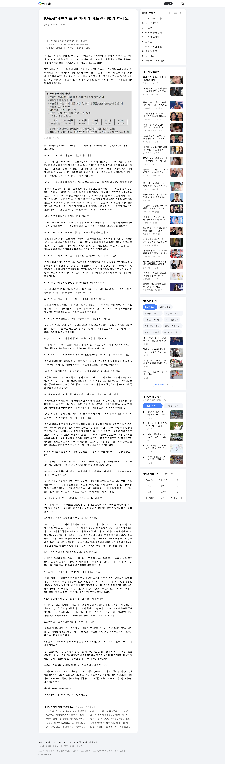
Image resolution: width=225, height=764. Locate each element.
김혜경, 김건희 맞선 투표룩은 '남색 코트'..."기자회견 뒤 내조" (110, 711)
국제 (176, 485)
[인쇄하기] (129, 32)
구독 (169, 3)
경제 (149, 485)
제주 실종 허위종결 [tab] (174, 313)
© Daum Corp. (44, 754)
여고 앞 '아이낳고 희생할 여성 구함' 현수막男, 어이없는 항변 (66, 726)
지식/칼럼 (149, 497)
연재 (163, 497)
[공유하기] (176, 3)
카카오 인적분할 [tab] (152, 332)
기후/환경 (163, 479)
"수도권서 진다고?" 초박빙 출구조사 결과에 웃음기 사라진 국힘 (66, 715)
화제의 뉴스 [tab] (150, 307)
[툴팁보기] (183, 13)
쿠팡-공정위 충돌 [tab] (152, 326)
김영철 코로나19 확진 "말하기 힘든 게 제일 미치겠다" (110, 723)
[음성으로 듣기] (114, 32)
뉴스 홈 (149, 479)
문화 (149, 491)
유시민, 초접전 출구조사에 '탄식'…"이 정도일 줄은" (110, 715)
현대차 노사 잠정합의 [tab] (173, 332)
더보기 (162, 384)
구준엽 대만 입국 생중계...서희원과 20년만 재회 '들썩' (66, 719)
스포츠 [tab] (180, 473)
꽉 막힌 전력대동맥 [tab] (173, 326)
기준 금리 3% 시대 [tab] (153, 319)
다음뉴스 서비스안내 (46, 742)
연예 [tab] (173, 473)
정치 (163, 485)
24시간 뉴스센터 (64, 742)
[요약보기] (108, 32)
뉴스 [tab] (166, 473)
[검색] (183, 3)
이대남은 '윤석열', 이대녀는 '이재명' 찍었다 (66, 711)
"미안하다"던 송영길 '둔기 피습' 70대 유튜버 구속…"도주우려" (110, 719)
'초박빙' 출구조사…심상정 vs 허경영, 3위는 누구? (66, 723)
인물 (176, 491)
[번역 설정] (119, 32)
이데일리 (47, 3)
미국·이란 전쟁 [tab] (172, 319)
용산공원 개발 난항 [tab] (153, 313)
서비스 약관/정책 (90, 742)
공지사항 (77, 742)
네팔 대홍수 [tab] (165, 307)
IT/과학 (163, 491)
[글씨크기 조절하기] (124, 32)
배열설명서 (176, 497)
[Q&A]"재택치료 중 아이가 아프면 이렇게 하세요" (110, 726)
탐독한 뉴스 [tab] (173, 406)
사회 (176, 479)
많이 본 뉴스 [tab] (152, 406)
